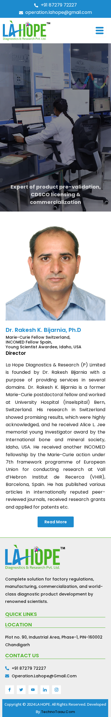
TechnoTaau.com (58, 711)
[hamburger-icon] (99, 30)
